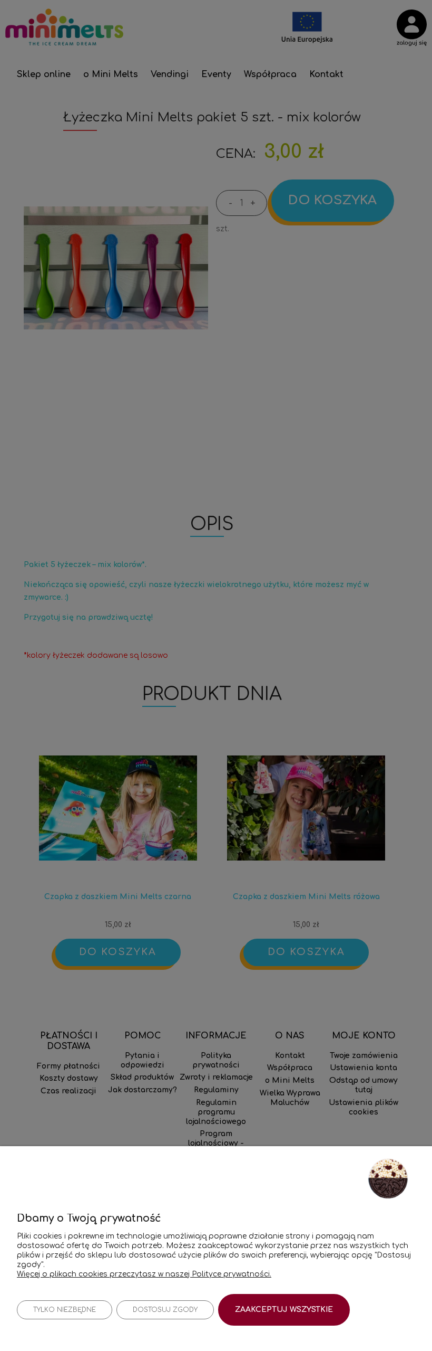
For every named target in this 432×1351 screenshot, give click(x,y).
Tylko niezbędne (64, 1310)
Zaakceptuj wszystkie (284, 1310)
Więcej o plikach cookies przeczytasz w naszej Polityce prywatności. (144, 1274)
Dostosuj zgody (165, 1310)
